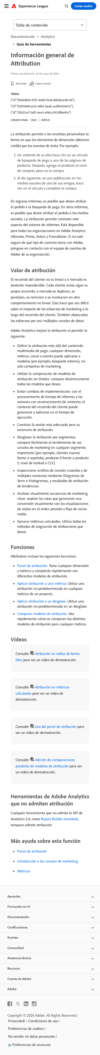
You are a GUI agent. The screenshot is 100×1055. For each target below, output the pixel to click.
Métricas (23, 871)
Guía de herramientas (34, 44)
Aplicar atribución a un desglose (41, 601)
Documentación (23, 36)
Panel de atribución (32, 565)
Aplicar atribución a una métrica (41, 583)
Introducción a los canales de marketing (47, 861)
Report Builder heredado (59, 819)
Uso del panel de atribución (56, 726)
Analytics (48, 36)
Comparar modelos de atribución (42, 613)
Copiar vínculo (43, 83)
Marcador (21, 83)
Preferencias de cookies (26, 1028)
